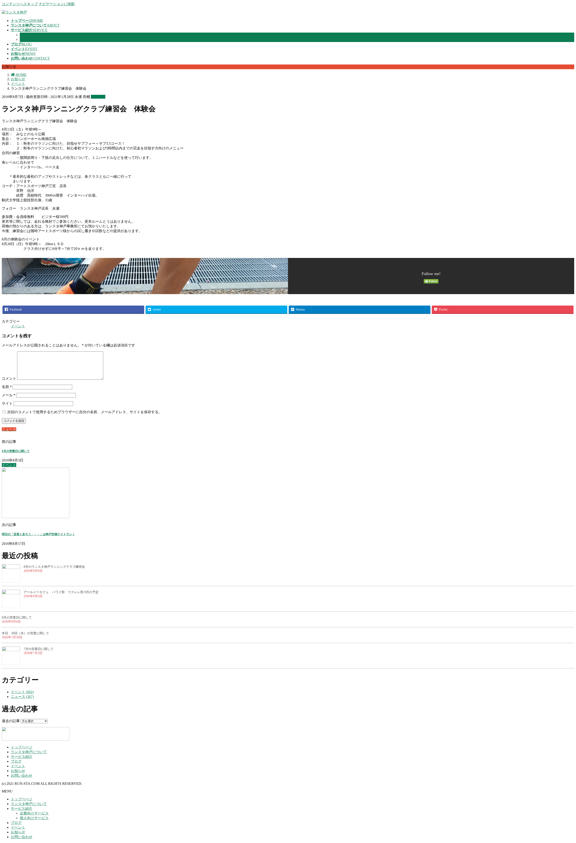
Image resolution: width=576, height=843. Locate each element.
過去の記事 (11, 721)
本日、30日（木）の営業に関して (25, 633)
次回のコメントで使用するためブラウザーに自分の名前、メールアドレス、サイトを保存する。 (84, 412)
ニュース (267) (22, 697)
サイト (7, 403)
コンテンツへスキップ (20, 4)
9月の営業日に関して (16, 451)
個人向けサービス (34, 39)
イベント (98, 97)
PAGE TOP (560, 813)
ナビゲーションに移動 (57, 4)
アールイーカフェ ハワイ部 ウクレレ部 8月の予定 (61, 592)
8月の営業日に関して (17, 617)
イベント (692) (22, 692)
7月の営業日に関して (39, 649)
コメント (9, 378)
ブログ (16, 761)
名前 (7, 387)
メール (8, 395)
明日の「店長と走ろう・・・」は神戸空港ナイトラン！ (38, 534)
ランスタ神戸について (29, 752)
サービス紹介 (21, 757)
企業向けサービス (34, 35)
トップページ (21, 747)
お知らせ (18, 771)
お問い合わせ (21, 775)
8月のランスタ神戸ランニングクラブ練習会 (54, 566)
